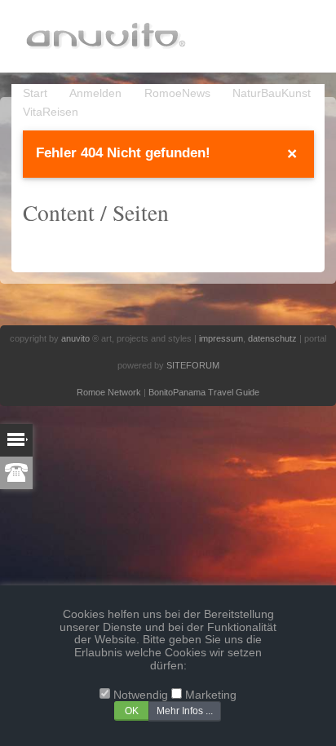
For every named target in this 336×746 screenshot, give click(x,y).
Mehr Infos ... (185, 711)
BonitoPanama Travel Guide (203, 392)
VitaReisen (50, 112)
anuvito (75, 338)
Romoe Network (109, 392)
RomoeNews (177, 93)
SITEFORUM (192, 365)
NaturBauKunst (271, 93)
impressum (221, 338)
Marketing (211, 695)
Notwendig (140, 695)
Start (35, 93)
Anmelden (95, 93)
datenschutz (272, 338)
